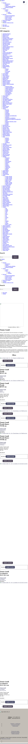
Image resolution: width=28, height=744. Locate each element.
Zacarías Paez (5, 45)
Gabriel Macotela (6, 63)
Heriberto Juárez (6, 57)
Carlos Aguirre (6, 77)
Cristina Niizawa (6, 133)
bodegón (7, 160)
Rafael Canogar (6, 65)
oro (6, 219)
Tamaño (4, 67)
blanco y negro (8, 224)
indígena (7, 168)
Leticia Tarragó (6, 244)
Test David (5, 54)
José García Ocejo (6, 126)
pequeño (7, 72)
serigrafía (7, 111)
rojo (6, 218)
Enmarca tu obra (8, 16)
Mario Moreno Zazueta (7, 39)
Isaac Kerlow (5, 74)
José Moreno (5, 173)
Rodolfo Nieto (6, 78)
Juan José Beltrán (6, 230)
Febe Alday (5, 192)
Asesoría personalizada (10, 15)
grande (6, 70)
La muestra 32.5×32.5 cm (3, 579)
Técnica (4, 108)
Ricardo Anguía (6, 37)
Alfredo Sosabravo (9, 88)
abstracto (7, 137)
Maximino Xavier (9, 91)
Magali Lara (5, 79)
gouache (7, 123)
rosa (6, 208)
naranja (6, 217)
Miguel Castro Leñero (7, 104)
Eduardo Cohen (6, 128)
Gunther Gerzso (6, 152)
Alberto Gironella (6, 225)
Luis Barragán (5, 125)
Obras (6, 11)
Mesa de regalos (8, 19)
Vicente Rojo (5, 107)
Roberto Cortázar (6, 134)
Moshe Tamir (5, 171)
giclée (6, 120)
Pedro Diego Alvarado (7, 245)
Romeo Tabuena (6, 201)
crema (6, 209)
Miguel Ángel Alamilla (7, 233)
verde (6, 222)
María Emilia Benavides (8, 61)
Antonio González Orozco (8, 46)
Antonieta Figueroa (7, 33)
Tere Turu (5, 64)
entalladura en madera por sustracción (13, 119)
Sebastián (5, 143)
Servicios (4, 14)
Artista (4, 85)
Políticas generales (15, 733)
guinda (6, 210)
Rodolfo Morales (6, 66)
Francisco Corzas (6, 129)
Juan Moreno (5, 229)
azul (6, 216)
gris (6, 215)
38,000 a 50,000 (8, 183)
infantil (6, 169)
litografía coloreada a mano (10, 121)
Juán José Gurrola (6, 44)
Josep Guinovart (6, 249)
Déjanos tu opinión (9, 7)
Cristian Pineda (6, 174)
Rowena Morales (6, 188)
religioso (7, 164)
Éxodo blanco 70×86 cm (3, 430)
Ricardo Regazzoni (6, 53)
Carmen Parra (5, 198)
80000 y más (7, 181)
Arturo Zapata (5, 95)
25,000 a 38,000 (8, 178)
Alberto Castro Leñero (7, 132)
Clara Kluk (5, 235)
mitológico (7, 166)
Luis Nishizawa (8, 93)
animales (7, 159)
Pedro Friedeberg (6, 47)
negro (6, 211)
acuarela (7, 112)
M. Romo (5, 243)
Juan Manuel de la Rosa (7, 99)
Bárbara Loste (5, 59)
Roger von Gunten (6, 187)
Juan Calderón (6, 231)
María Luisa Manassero (7, 102)
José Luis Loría (6, 146)
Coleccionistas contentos (10, 6)
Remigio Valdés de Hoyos (8, 60)
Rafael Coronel (6, 106)
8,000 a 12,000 (8, 180)
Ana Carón (5, 50)
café (6, 212)
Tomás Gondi (5, 250)
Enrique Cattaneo (6, 82)
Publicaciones (15, 726)
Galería (4, 8)
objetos (6, 163)
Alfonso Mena (6, 238)
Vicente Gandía (6, 148)
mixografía (7, 114)
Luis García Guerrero (7, 42)
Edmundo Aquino (6, 43)
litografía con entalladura (10, 118)
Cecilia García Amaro (7, 147)
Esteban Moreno (6, 155)
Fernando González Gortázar (9, 246)
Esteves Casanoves (6, 190)
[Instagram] (15, 742)
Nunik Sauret (5, 232)
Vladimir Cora (6, 242)
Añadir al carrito (10, 365)
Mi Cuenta (5, 292)
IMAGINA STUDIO (6, 738)
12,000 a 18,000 (8, 177)
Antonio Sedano (6, 239)
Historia (6, 5)
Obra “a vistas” (8, 18)
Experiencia (7, 3)
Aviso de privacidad (15, 724)
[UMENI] (2, 0)
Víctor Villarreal (6, 75)
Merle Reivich (5, 150)
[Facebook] (15, 740)
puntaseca (7, 116)
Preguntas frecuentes (15, 732)
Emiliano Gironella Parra (8, 191)
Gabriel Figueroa (6, 236)
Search (15, 257)
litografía (7, 109)
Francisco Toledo (8, 86)
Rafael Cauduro (6, 203)
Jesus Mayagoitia (6, 189)
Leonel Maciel (8, 92)
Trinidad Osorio (6, 199)
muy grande (7, 71)
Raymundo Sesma (6, 195)
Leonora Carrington (7, 202)
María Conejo (5, 197)
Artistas (6, 9)
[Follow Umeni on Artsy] (8, 22)
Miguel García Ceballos (7, 56)
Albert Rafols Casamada (8, 194)
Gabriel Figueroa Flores (7, 204)
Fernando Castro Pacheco (8, 38)
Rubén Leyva (5, 36)
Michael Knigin (6, 34)
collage (6, 141)
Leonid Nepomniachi (9, 87)
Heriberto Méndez (6, 185)
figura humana (8, 161)
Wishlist (4, 293)
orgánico (7, 140)
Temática (10, 13)
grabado (7, 122)
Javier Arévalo (6, 98)
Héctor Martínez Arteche (8, 58)
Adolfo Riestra (6, 170)
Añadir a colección (8, 360)
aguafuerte (7, 113)
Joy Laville (5, 196)
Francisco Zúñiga (6, 149)
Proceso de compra (6, 20)
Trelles (4, 51)
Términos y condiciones (15, 723)
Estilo (9, 12)
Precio (4, 175)
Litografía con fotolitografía (11, 115)
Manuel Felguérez (6, 130)
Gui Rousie (5, 97)
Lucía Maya (7, 94)
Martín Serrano (6, 237)
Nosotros (4, 2)
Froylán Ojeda (6, 127)
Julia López (5, 228)
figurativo (7, 139)
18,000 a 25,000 (8, 182)
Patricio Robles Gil (6, 226)
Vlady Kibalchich (6, 135)
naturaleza (7, 162)
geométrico (7, 142)
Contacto (4, 21)
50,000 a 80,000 (8, 176)
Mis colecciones (6, 26)
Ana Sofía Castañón (7, 100)
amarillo (7, 221)
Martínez (4, 105)
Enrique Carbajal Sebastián (8, 84)
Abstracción (7, 167)
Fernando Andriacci (7, 80)
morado (6, 223)
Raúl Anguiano (6, 40)
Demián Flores (6, 247)
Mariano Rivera (6, 49)
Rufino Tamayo (6, 101)
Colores (4, 207)
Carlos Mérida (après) (7, 144)
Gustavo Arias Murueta (7, 52)
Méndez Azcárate (6, 81)
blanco (6, 214)
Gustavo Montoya (9, 89)
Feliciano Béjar (6, 205)
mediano (7, 68)
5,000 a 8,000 (8, 184)
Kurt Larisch (5, 240)
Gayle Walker (5, 73)
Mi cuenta (5, 24)
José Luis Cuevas (6, 154)
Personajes (7, 157)
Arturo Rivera (5, 153)
